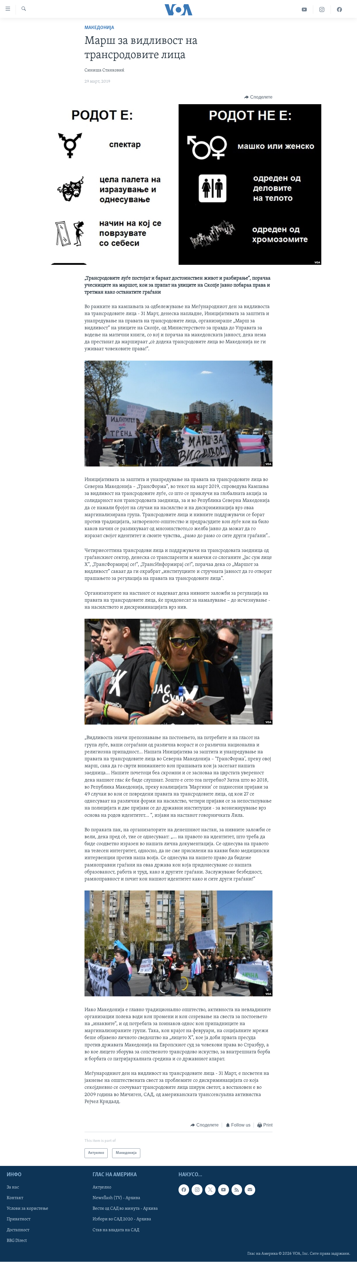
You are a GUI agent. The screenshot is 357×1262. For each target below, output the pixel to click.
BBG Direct (17, 1240)
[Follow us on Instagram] (197, 1189)
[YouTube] (304, 9)
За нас (13, 1187)
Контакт (15, 1198)
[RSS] (236, 1189)
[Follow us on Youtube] (223, 1189)
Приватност (18, 1219)
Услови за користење (27, 1208)
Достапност (18, 1230)
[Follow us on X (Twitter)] (210, 1189)
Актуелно (102, 1187)
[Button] (258, 97)
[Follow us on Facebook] (183, 1189)
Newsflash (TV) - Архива (116, 1198)
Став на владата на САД (116, 1230)
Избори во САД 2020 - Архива (122, 1219)
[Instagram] (322, 9)
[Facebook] (339, 9)
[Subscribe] (250, 1189)
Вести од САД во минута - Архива (125, 1208)
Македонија (99, 27)
